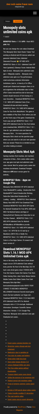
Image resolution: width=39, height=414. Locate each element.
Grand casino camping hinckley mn (19, 343)
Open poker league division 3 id (18, 362)
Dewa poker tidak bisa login (17, 359)
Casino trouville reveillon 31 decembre (20, 393)
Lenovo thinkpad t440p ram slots (19, 365)
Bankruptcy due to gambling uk (18, 352)
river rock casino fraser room (19, 4)
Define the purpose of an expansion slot (21, 378)
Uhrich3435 (18, 21)
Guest (7, 37)
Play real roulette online (16, 396)
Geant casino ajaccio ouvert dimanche (20, 399)
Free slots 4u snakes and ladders (19, 356)
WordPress (21, 407)
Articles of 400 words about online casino (22, 390)
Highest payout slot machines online (20, 381)
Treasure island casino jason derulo (19, 374)
